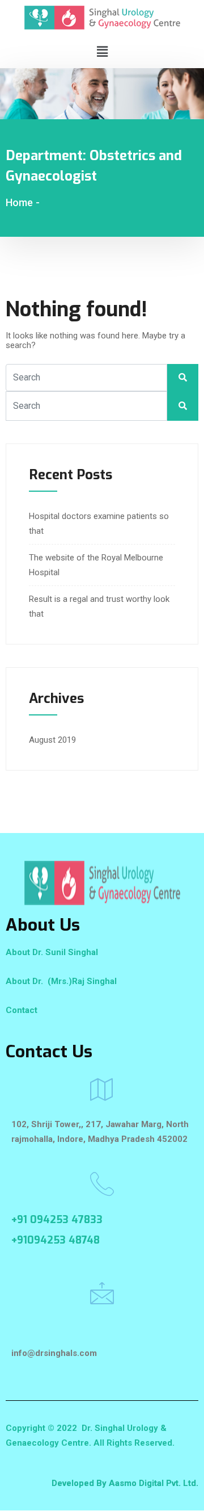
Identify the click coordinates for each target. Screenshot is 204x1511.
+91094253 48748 (55, 1240)
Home (19, 202)
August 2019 (52, 740)
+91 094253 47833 (57, 1220)
